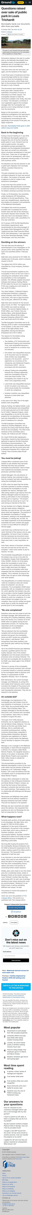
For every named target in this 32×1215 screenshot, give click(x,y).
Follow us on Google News (9, 1182)
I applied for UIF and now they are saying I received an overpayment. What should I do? (15, 1142)
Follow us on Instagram (8, 1191)
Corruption (14, 922)
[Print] (22, 917)
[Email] (19, 917)
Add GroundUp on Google (16, 34)
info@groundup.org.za (8, 1204)
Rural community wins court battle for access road (16, 1087)
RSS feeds (5, 1180)
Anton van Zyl (18, 29)
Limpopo (9, 32)
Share (4, 34)
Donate (21, 2)
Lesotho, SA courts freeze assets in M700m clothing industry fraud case (16, 1045)
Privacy (4, 1175)
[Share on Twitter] (12, 917)
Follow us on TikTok (7, 1184)
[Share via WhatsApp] (15, 917)
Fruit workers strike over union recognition (17, 1082)
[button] (30, 2)
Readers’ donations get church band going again (17, 1058)
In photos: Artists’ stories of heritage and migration (16, 1072)
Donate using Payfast (16, 908)
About (4, 1173)
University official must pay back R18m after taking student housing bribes (16, 1038)
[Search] (26, 2)
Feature (3, 32)
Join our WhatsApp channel (10, 1195)
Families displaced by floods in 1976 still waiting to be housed (13, 978)
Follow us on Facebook (8, 1186)
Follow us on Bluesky (8, 1188)
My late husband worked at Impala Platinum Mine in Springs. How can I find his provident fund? (16, 1126)
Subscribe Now (16, 960)
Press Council (23, 1157)
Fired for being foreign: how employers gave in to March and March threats (16, 1052)
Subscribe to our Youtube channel (11, 1193)
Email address (7, 951)
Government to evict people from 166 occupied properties (17, 1032)
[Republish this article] (25, 917)
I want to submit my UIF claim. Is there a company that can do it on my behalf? (15, 1119)
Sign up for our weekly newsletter (11, 1177)
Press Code (18, 1158)
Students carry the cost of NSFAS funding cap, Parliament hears (16, 1093)
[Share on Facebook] (9, 917)
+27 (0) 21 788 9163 (8, 1205)
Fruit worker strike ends (15, 1076)
